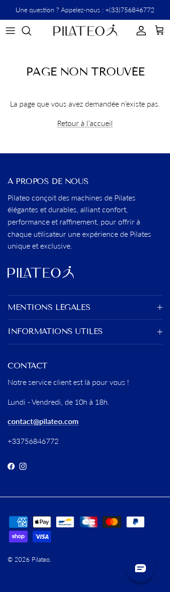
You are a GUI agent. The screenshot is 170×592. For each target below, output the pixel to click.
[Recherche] (31, 30)
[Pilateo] (85, 30)
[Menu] (10, 30)
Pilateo (41, 559)
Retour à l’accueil (85, 122)
